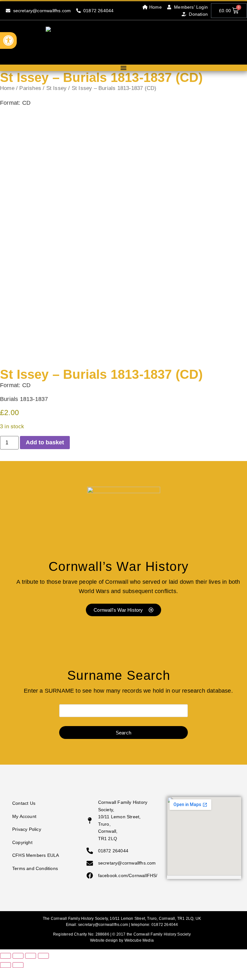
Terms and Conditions (35, 868)
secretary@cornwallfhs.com (103, 924)
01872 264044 (164, 924)
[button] (8, 40)
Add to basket (45, 442)
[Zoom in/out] (5, 956)
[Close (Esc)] (43, 956)
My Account (24, 816)
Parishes (30, 88)
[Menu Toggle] (123, 68)
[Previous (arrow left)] (5, 965)
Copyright (22, 842)
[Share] (30, 956)
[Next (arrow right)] (18, 965)
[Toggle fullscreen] (18, 956)
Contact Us (23, 803)
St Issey (56, 88)
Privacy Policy (26, 829)
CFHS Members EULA (35, 855)
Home (7, 88)
